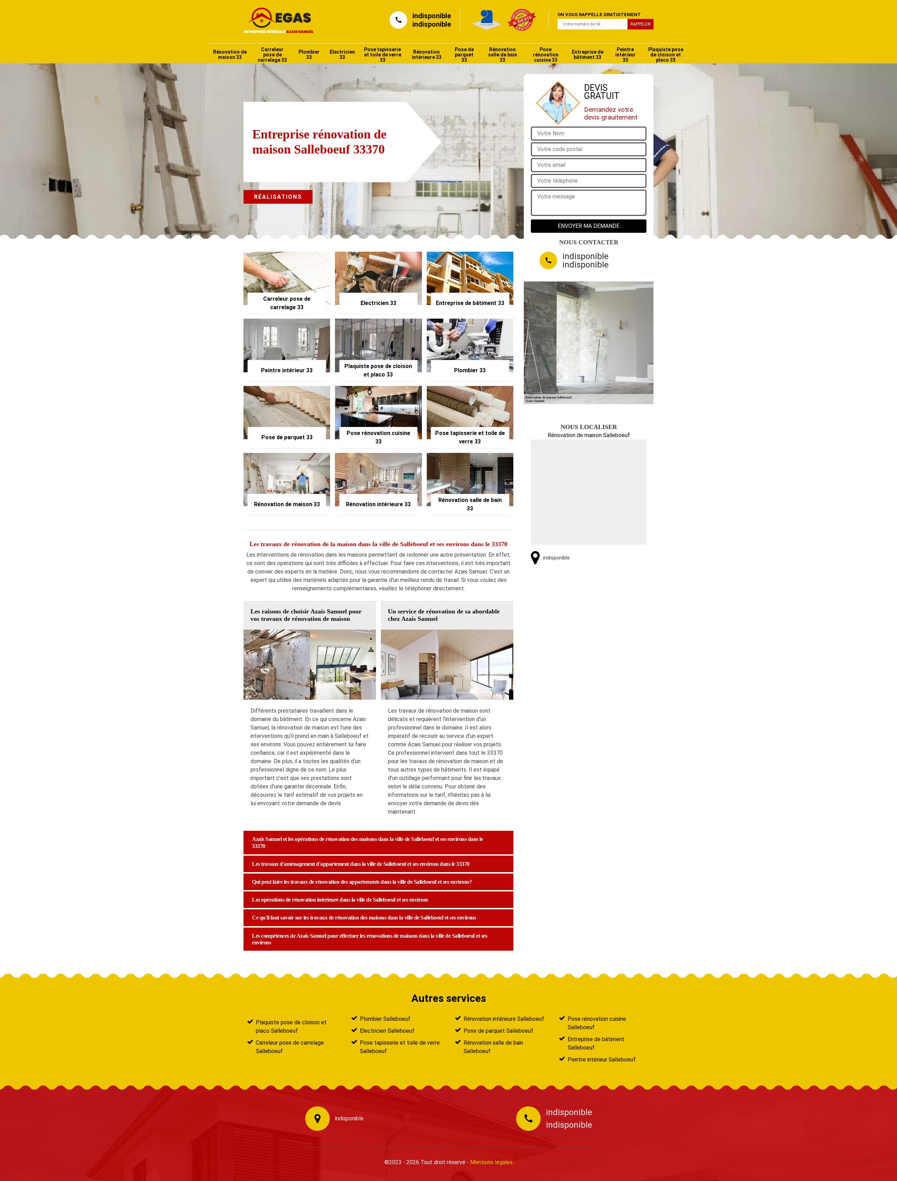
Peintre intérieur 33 (625, 55)
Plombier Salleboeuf (385, 1019)
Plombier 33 (309, 54)
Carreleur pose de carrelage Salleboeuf (290, 1046)
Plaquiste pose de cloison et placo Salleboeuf (291, 1026)
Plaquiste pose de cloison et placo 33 (665, 55)
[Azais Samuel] (275, 20)
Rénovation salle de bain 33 (502, 55)
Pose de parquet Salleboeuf (498, 1030)
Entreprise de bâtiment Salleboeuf (596, 1043)
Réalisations (278, 197)
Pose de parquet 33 (464, 55)
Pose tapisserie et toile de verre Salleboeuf (400, 1046)
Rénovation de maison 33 (230, 54)
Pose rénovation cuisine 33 (546, 55)
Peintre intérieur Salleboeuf (602, 1059)
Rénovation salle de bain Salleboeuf (493, 1046)
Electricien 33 (342, 54)
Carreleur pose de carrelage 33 (272, 55)
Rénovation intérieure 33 (426, 54)
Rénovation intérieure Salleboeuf (504, 1019)
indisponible (431, 16)
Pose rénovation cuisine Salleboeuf (597, 1023)
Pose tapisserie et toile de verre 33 (382, 55)
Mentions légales (491, 1162)
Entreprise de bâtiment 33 (587, 54)
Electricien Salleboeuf (387, 1030)
